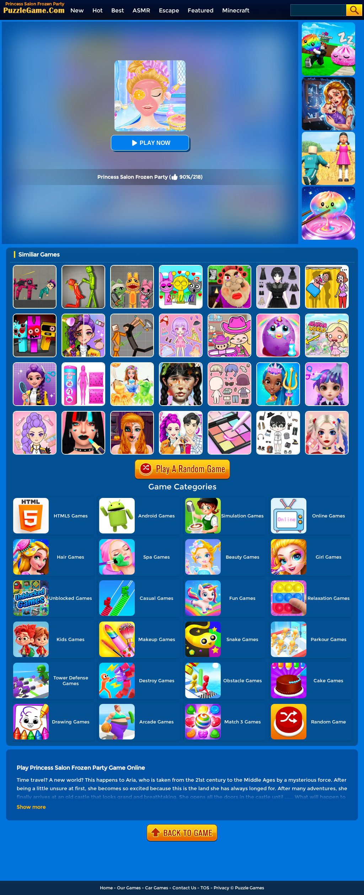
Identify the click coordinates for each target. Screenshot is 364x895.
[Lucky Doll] (229, 365)
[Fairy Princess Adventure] (132, 365)
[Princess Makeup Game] (327, 413)
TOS (204, 887)
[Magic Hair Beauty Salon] (35, 365)
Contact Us (184, 887)
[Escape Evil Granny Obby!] (229, 267)
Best (117, 10)
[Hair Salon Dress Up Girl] (327, 365)
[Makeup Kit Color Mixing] (229, 413)
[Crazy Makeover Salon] (181, 365)
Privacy (221, 887)
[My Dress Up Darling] (181, 413)
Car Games (156, 887)
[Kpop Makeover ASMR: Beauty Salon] (35, 413)
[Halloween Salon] (132, 413)
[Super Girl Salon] (278, 365)
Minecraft (236, 10)
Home (106, 887)
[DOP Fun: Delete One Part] (327, 267)
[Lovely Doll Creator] (181, 316)
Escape (169, 10)
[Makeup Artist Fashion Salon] (83, 413)
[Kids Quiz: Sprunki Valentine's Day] (181, 267)
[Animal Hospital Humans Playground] (132, 267)
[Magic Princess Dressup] (278, 267)
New (77, 10)
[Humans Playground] (132, 316)
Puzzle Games (249, 887)
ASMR (141, 10)
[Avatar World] (229, 316)
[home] (34, 10)
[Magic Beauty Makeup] (83, 316)
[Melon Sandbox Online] (83, 267)
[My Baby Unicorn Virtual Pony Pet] (278, 316)
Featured (201, 10)
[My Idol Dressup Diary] (278, 413)
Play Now (155, 143)
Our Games (129, 887)
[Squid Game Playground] (35, 267)
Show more (31, 807)
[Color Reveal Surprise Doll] (83, 365)
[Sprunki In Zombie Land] (35, 316)
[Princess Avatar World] (327, 316)
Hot (97, 10)
